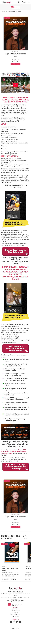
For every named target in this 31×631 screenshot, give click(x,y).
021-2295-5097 (16, 599)
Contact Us (15, 616)
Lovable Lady (15, 612)
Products (4, 11)
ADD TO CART (15, 64)
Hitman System (16, 610)
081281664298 (20, 601)
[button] (23, 536)
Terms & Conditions (15, 614)
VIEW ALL (25, 538)
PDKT (15, 56)
